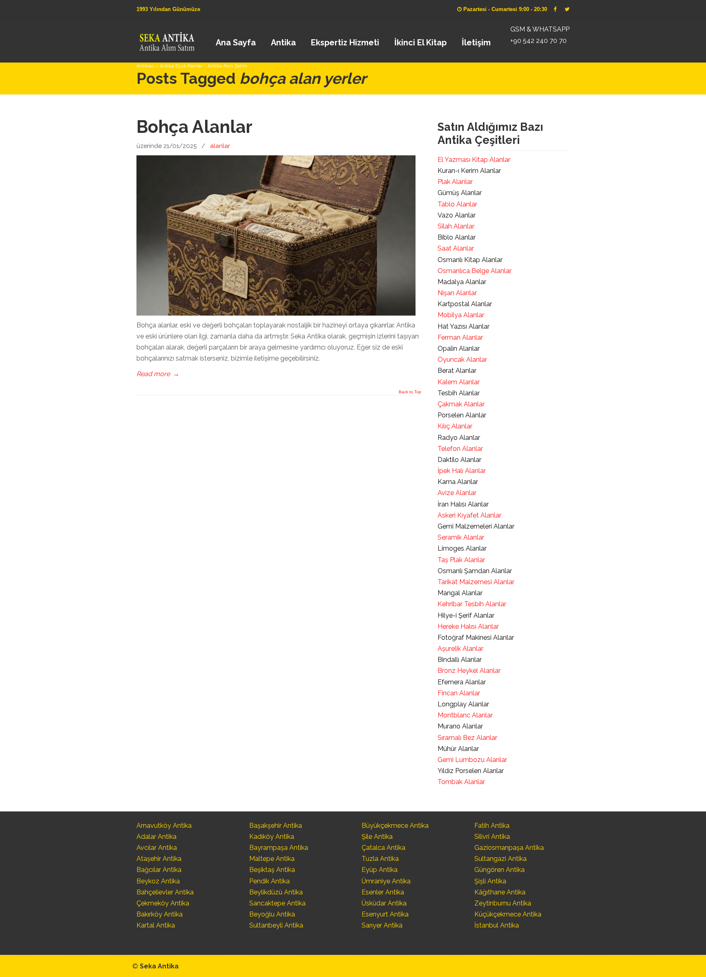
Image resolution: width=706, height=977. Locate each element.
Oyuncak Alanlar (462, 359)
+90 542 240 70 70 (538, 41)
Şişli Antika (490, 881)
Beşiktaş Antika (272, 870)
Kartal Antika (155, 925)
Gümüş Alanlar (460, 193)
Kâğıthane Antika (499, 892)
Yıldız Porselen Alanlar (471, 771)
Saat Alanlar (456, 248)
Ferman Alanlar (460, 337)
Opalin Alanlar (459, 348)
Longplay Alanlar (463, 704)
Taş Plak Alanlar (461, 560)
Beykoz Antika (158, 881)
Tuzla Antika (380, 859)
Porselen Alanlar (462, 415)
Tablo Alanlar (457, 204)
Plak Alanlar (455, 182)
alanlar (220, 146)
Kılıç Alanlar (455, 426)
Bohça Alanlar (194, 127)
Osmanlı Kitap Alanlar (470, 260)
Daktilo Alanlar (459, 460)
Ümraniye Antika (386, 881)
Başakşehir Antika (275, 825)
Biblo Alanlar (457, 237)
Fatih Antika (491, 825)
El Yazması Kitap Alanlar (474, 160)
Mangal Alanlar (460, 593)
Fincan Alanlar (459, 693)
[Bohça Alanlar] (276, 313)
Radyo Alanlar (459, 437)
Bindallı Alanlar (460, 659)
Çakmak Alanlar (461, 404)
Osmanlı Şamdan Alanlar (475, 571)
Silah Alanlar (456, 226)
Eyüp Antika (380, 870)
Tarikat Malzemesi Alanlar (476, 582)
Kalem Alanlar (459, 382)
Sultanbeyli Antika (276, 925)
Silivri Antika (492, 836)
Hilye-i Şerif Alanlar (466, 615)
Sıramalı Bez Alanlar (467, 738)
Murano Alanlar (460, 726)
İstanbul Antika (496, 925)
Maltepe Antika (272, 859)
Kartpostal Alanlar (465, 304)
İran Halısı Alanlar (463, 504)
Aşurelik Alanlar (460, 648)
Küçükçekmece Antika (507, 914)
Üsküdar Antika (384, 903)
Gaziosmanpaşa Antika (509, 848)
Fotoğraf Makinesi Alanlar (476, 637)
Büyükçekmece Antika (395, 825)
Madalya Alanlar (462, 282)
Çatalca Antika (383, 848)
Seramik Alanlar (461, 537)
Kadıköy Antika (271, 836)
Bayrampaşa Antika (278, 848)
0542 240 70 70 (166, 38)
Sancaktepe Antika (277, 903)
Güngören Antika (499, 870)
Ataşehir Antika (158, 859)
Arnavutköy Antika (164, 825)
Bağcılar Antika (158, 870)
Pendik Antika (269, 881)
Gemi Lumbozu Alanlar (472, 760)
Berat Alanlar (457, 370)
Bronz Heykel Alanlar (469, 670)
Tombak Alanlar (461, 782)
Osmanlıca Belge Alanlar (475, 271)
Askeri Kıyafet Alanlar (469, 515)
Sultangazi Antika (500, 859)
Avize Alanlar (457, 493)
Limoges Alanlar (462, 548)
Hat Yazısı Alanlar (463, 326)
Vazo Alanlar (457, 215)
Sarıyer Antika (382, 925)
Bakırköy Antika (159, 914)
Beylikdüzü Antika (276, 892)
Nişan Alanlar (457, 293)
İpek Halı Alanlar (462, 471)
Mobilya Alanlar (461, 315)
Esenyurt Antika (385, 914)
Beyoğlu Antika (272, 914)
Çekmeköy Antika (162, 903)
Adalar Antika (156, 836)
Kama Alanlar (458, 482)
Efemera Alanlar (462, 682)
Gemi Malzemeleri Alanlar (476, 526)
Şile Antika (377, 836)
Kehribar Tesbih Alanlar (472, 604)
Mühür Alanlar (458, 749)
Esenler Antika (383, 892)
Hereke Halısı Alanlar (468, 626)
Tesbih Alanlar (459, 393)
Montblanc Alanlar (465, 715)
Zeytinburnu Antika (502, 903)
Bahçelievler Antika (165, 892)
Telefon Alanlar (460, 449)
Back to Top (410, 392)
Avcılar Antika (156, 848)
